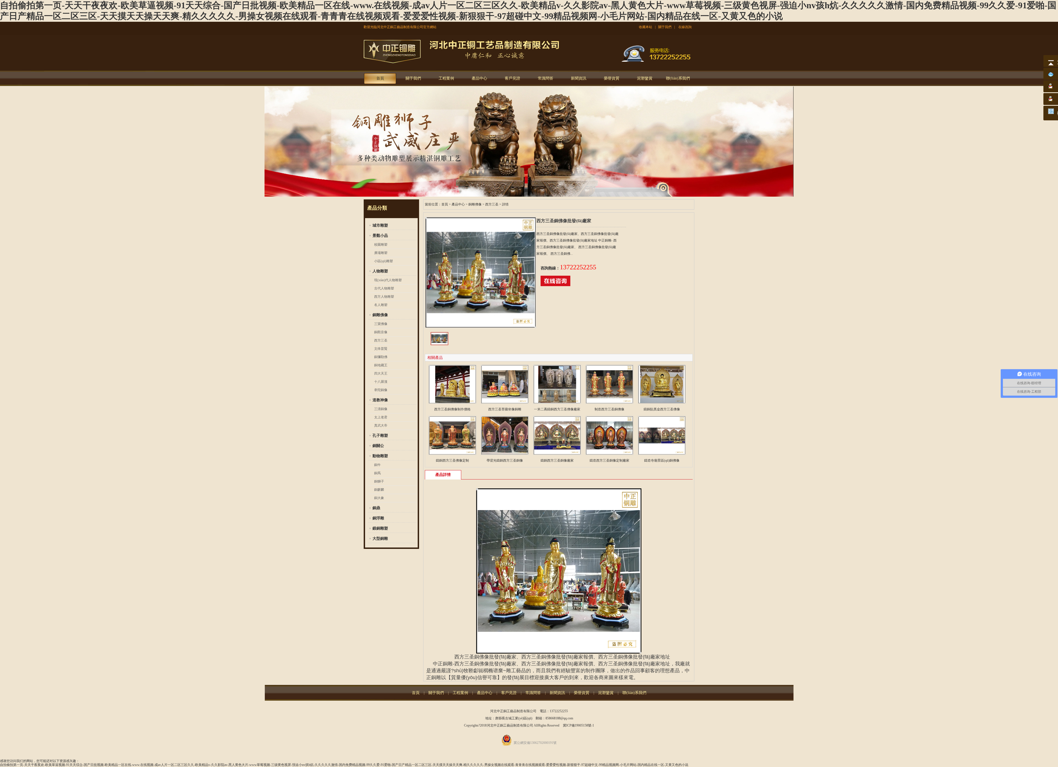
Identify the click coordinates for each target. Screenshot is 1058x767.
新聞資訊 (578, 78)
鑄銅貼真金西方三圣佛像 (662, 409)
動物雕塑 (380, 456)
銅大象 (379, 498)
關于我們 (664, 27)
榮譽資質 (611, 78)
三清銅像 (380, 409)
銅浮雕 (378, 518)
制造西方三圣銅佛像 (609, 409)
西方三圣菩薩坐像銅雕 (504, 409)
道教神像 (380, 400)
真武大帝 (380, 425)
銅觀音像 (380, 332)
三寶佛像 (380, 324)
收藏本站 (645, 27)
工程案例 (446, 78)
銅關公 (378, 446)
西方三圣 (380, 340)
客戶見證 (512, 78)
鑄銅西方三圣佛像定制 (452, 460)
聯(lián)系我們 (678, 78)
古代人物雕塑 (384, 288)
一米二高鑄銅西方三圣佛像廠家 (557, 409)
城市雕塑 (380, 225)
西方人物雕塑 (384, 297)
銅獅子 (379, 481)
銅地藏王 (380, 365)
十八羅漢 (380, 382)
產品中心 (479, 78)
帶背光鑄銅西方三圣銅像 (505, 460)
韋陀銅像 (380, 390)
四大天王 (380, 373)
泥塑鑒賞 (644, 78)
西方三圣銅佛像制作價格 (452, 409)
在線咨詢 (685, 27)
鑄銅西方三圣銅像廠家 (557, 460)
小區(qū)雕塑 (383, 261)
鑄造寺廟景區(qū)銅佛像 (661, 460)
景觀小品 (380, 236)
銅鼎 (376, 508)
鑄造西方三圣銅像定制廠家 (609, 460)
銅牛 (377, 465)
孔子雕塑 (380, 435)
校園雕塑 (380, 244)
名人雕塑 (380, 305)
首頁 (380, 78)
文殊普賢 (380, 349)
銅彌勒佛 (380, 357)
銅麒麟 (379, 490)
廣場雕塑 (380, 253)
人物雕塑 (380, 271)
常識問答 (545, 78)
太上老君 (380, 417)
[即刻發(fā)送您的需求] (555, 285)
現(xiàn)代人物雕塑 (388, 280)
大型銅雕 (380, 538)
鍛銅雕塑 (380, 528)
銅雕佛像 (380, 315)
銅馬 (377, 473)
